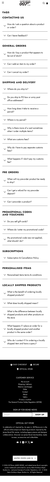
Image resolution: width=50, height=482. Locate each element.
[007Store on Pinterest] (26, 443)
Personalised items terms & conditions (24, 275)
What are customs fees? (18, 139)
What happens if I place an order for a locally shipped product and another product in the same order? (24, 329)
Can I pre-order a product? (19, 201)
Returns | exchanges (25, 387)
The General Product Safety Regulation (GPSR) (25, 402)
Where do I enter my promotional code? (25, 229)
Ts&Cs (25, 397)
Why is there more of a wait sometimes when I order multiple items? (25, 129)
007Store (11, 465)
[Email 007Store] (18, 443)
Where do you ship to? (17, 89)
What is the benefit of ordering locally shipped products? (24, 293)
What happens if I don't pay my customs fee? (25, 160)
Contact (25, 392)
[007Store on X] (29, 443)
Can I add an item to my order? (21, 64)
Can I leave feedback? (17, 35)
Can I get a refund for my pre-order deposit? (23, 192)
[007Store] (25, 3)
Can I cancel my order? (18, 72)
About (25, 394)
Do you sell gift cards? (17, 221)
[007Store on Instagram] (23, 443)
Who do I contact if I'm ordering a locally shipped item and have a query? (26, 342)
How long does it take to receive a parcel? (22, 110)
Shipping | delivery (25, 384)
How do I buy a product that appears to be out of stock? (25, 54)
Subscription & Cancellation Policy (23, 257)
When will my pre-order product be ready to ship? (26, 180)
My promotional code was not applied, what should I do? (25, 239)
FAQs (25, 389)
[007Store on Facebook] (20, 443)
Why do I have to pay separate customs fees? (25, 149)
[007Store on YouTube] (32, 443)
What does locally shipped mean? (22, 303)
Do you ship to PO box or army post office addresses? (23, 99)
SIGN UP (39, 414)
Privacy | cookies (25, 399)
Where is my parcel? (16, 119)
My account (25, 381)
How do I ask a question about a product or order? (25, 26)
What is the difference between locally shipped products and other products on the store (25, 314)
